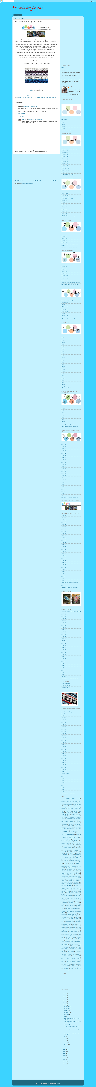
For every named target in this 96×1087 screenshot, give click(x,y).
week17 (68, 958)
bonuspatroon (65, 807)
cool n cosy (78, 827)
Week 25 (64, 452)
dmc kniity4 (72, 856)
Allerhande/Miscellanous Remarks (70, 426)
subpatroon (70, 938)
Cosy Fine (78, 828)
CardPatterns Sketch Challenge (73, 818)
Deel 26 (63, 339)
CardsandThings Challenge (67, 821)
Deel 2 (63, 124)
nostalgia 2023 (65, 920)
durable (77, 863)
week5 (64, 967)
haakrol (63, 883)
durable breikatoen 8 (66, 864)
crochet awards (77, 839)
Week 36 (64, 521)
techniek (67, 942)
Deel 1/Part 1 (65, 150)
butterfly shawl (77, 808)
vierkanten (69, 952)
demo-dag (78, 853)
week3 (71, 962)
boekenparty (65, 805)
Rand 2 (63, 713)
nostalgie (72, 920)
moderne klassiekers (71, 913)
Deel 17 (63, 355)
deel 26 (64, 850)
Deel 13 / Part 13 (66, 193)
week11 (78, 955)
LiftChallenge (78, 905)
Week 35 (64, 522)
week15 (78, 957)
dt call (71, 863)
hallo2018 (78, 888)
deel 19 (69, 847)
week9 (76, 967)
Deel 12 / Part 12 (66, 195)
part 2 (63, 925)
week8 (72, 967)
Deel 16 (63, 357)
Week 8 (63, 482)
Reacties (22, 116)
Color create (64, 824)
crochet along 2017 (66, 839)
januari (66, 1046)
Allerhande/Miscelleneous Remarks (70, 217)
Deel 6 (63, 375)
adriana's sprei (70, 801)
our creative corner (65, 923)
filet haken (64, 874)
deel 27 (68, 850)
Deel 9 (63, 369)
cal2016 (20, 97)
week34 (73, 964)
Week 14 (64, 471)
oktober (66, 1010)
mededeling (68, 908)
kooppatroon (71, 902)
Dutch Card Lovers (70, 867)
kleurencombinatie (70, 901)
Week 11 (64, 477)
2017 (64, 1003)
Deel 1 (63, 122)
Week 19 (64, 462)
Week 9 (63, 481)
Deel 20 (63, 349)
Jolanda (24, 119)
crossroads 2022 (74, 840)
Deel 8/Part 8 (65, 163)
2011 (64, 1057)
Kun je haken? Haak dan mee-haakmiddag (71, 904)
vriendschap (64, 954)
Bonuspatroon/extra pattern (68, 300)
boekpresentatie (78, 805)
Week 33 (64, 526)
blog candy (75, 804)
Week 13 (64, 473)
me (75, 906)
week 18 (74, 954)
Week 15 (64, 470)
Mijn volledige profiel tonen (68, 96)
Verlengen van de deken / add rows (70, 582)
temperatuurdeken (65, 944)
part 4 (71, 925)
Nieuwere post (19, 180)
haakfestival (64, 882)
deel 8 (74, 851)
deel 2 (74, 847)
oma (73, 921)
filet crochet (76, 873)
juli (65, 1016)
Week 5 (63, 488)
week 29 (68, 955)
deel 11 (79, 844)
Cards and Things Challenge (70, 820)
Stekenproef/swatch (66, 423)
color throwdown (77, 824)
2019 (64, 999)
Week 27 (64, 448)
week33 (69, 964)
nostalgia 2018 (74, 918)
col (69, 822)
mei (65, 1038)
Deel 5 (63, 377)
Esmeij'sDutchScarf (65, 872)
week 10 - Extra (65, 773)
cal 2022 (75, 812)
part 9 (71, 927)
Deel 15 (63, 359)
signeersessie (66, 934)
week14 (73, 957)
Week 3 (63, 491)
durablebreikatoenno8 (65, 866)
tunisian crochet (73, 948)
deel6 (66, 853)
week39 (76, 965)
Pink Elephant (65, 928)
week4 (80, 965)
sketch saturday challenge (71, 935)
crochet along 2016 (31, 97)
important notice (74, 891)
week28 (63, 962)
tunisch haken (64, 948)
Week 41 (64, 717)
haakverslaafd (77, 883)
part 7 (63, 927)
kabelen (68, 898)
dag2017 (73, 843)
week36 (63, 965)
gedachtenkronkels (76, 877)
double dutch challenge (75, 860)
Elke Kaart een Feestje (71, 869)
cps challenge (66, 833)
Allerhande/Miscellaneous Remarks (70, 149)
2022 (64, 993)
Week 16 (64, 468)
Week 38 (64, 517)
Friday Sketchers (65, 876)
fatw (67, 873)
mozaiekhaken (72, 915)
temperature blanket (75, 942)
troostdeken (66, 947)
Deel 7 (63, 373)
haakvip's (63, 885)
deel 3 (72, 850)
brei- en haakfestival (75, 807)
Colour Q (71, 825)
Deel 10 (63, 367)
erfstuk (77, 870)
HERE (32, 90)
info (66, 892)
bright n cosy (70, 808)
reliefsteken (74, 930)
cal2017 (74, 814)
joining (63, 894)
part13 (74, 927)
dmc (68, 856)
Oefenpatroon (65, 386)
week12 (63, 957)
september (67, 1012)
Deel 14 (63, 360)
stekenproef (64, 938)
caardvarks (67, 809)
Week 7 (63, 484)
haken (38, 97)
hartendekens (70, 889)
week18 (73, 958)
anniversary (64, 802)
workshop (66, 968)
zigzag (78, 968)
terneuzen (71, 944)
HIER (27, 89)
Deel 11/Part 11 (65, 168)
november (66, 1008)
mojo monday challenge (73, 914)
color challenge (75, 822)
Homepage (37, 180)
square (78, 937)
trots (79, 947)
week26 (73, 961)
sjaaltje (75, 934)
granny (70, 880)
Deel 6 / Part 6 (65, 206)
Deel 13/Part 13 (65, 172)
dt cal (65, 863)
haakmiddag (70, 882)
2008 (64, 1063)
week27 (78, 961)
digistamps (71, 854)
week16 (63, 958)
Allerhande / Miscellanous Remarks (70, 587)
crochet (24, 97)
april (65, 1040)
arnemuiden (70, 802)
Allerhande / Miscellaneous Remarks (70, 284)
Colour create (65, 825)
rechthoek (69, 930)
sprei (74, 937)
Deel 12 (63, 364)
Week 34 (64, 524)
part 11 (78, 924)
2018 (64, 1001)
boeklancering (71, 805)
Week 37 (64, 519)
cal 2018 (74, 811)
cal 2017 (69, 811)
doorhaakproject (66, 860)
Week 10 (64, 479)
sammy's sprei (64, 931)
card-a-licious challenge (74, 815)
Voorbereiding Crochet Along (68, 793)
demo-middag (64, 854)
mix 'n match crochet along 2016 (48, 97)
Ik (69, 891)
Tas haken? (67, 1024)
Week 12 (64, 475)
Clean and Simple (65, 822)
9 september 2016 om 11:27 (30, 106)
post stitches (71, 928)
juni (65, 1036)
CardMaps (72, 817)
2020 (64, 997)
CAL (63, 811)
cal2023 (64, 815)
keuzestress (77, 899)
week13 (68, 957)
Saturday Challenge (73, 931)
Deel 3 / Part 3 (65, 211)
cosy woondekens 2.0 (76, 831)
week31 (80, 962)
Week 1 (63, 495)
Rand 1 (63, 715)
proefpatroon (77, 928)
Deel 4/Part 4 (65, 156)
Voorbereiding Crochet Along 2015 (70, 678)
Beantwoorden (21, 113)
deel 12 (64, 846)
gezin (62, 879)
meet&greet (75, 908)
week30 (16, 99)
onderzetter (78, 921)
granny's (78, 880)
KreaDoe (77, 902)
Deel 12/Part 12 (65, 170)
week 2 (78, 954)
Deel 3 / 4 (64, 126)
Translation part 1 (66, 683)
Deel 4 (63, 378)
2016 (64, 1005)
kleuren (63, 901)
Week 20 (64, 461)
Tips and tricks (65, 676)
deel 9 (78, 851)
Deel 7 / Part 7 (65, 204)
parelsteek (65, 924)
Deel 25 (63, 340)
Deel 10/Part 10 (65, 167)
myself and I (70, 917)
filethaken (70, 874)
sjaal (71, 934)
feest (71, 873)
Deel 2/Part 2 (65, 152)
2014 (64, 1051)
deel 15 (72, 846)
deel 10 (75, 844)
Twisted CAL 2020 (70, 950)
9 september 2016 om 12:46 (35, 119)
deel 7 (69, 851)
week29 (67, 962)
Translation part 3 (66, 687)
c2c (62, 809)
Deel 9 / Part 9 (65, 200)
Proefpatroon (65, 121)
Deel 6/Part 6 (65, 160)
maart (65, 1042)
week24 (63, 961)
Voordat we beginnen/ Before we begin (71, 282)
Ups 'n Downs (70, 951)
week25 (68, 961)
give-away (77, 879)
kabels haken (74, 898)
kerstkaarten (70, 899)
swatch (74, 938)
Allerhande (64, 119)
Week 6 (63, 486)
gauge (70, 877)
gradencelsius (64, 880)
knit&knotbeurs (78, 901)
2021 (64, 995)
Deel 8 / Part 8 (65, 202)
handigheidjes (64, 889)
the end (67, 945)
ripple (79, 930)
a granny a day (74, 798)
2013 (64, 1053)
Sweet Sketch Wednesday (72, 940)
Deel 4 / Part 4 (65, 209)
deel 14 (68, 846)
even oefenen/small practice (68, 424)
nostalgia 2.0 (65, 918)
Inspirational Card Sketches (74, 892)
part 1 (70, 924)
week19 (78, 958)
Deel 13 (63, 362)
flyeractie (78, 874)
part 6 (79, 925)
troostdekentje (73, 947)
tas (62, 942)
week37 (67, 965)
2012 (64, 1055)
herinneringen (77, 889)
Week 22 (64, 457)
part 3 (67, 925)
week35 (78, 964)
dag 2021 (68, 843)
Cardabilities (64, 817)
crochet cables (65, 840)
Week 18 (64, 464)
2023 (64, 991)
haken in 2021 (78, 885)
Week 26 (64, 450)
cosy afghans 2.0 (68, 828)
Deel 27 (63, 337)
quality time (64, 930)
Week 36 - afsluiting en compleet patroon (71, 611)
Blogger (58, 1083)
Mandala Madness (69, 906)
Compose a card (70, 827)
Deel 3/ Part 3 (65, 275)
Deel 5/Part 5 (65, 158)
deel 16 (77, 846)
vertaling (78, 951)
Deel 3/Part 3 (65, 154)
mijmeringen (64, 909)
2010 (64, 1059)
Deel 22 (63, 346)
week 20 (63, 640)
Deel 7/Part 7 (65, 161)
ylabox (72, 968)
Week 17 (64, 466)
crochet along (70, 834)
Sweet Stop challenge (75, 941)
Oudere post (54, 180)
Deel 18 (63, 353)
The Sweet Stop (74, 945)
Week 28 (64, 446)
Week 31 (64, 530)
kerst (79, 898)
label (67, 905)
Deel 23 (63, 344)
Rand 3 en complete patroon (68, 711)
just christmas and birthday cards (73, 894)
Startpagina (17, 15)
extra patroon (72, 872)
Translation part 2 (66, 685)
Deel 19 (63, 351)
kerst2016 (63, 899)
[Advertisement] (36, 167)
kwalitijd (63, 905)
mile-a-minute (70, 909)
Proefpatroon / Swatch (67, 280)
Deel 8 (63, 371)
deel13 (63, 853)
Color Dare (71, 824)
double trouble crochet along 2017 (71, 861)
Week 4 (63, 489)
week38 (71, 965)
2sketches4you (65, 798)
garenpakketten (64, 877)
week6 (68, 967)
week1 (74, 955)
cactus (73, 809)
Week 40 (64, 719)
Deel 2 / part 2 (65, 213)
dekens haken (72, 853)
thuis (80, 945)
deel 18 (65, 847)
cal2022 (80, 814)
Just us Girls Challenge (67, 895)
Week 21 (64, 459)
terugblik (76, 944)
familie (78, 872)
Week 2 (63, 493)
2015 (64, 1049)
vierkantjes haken (76, 952)
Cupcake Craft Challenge (67, 841)
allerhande (77, 801)
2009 (64, 1061)
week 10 (69, 954)
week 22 (63, 955)
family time (63, 873)
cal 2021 (69, 812)
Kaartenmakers (77, 895)
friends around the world (75, 876)
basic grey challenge (68, 804)
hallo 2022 (73, 888)
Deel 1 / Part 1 (65, 215)
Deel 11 (63, 366)
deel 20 (78, 847)
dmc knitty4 (78, 856)
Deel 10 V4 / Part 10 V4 (67, 198)
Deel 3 (63, 380)
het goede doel (64, 891)
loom (64, 906)
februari (66, 1044)
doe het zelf (72, 857)
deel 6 (63, 412)
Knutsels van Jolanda (27, 8)
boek (80, 804)
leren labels (71, 905)
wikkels (80, 967)
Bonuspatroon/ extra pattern (68, 174)
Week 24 (64, 453)
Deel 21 (63, 348)
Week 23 (64, 455)
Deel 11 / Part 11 (65, 197)
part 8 (66, 927)
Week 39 (64, 515)
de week (66, 844)
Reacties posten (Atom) (27, 183)
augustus (66, 1014)
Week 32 (64, 528)
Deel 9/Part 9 (65, 165)
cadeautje (78, 809)
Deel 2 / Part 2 (65, 242)
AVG (63, 67)
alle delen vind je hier (67, 130)
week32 (64, 964)
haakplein (76, 882)
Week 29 (64, 444)
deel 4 (63, 415)
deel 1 (71, 844)
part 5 (75, 925)
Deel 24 (63, 342)
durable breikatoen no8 (76, 864)
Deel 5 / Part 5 (65, 208)
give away (69, 879)
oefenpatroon (68, 921)
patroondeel (79, 927)
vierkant (63, 952)
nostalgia (77, 917)
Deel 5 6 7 (64, 128)
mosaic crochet (64, 915)
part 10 (74, 924)
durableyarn (73, 866)
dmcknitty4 (66, 857)
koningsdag (65, 902)
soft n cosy (68, 937)
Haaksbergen (69, 883)
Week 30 (64, 531)
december (66, 1006)
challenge (78, 821)
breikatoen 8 (64, 808)
